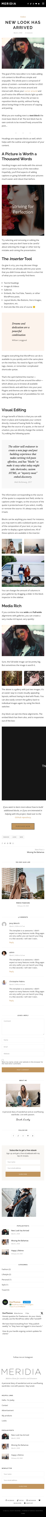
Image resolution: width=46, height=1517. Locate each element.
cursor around (30, 91)
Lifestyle (5, 1274)
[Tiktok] (30, 3)
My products (7, 1415)
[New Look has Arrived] (5, 1232)
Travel (4, 1290)
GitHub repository (23, 817)
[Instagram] (33, 3)
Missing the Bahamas (35, 852)
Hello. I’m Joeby (8, 1400)
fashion (6, 837)
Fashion (23, 17)
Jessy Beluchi (14, 923)
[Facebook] (28, 3)
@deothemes (18, 1313)
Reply (11, 942)
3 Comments (29, 33)
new (21, 837)
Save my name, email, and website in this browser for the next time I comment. (22, 1063)
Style (4, 1284)
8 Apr (27, 1313)
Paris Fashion (23, 903)
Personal (5, 1279)
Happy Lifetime (17, 1250)
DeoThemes (7, 1313)
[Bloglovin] (36, 3)
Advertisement (8, 1410)
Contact (5, 1405)
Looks (4, 1420)
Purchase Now (23, 826)
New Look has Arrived (20, 1230)
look (14, 837)
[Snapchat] (39, 3)
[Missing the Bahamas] (5, 1242)
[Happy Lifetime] (5, 1252)
